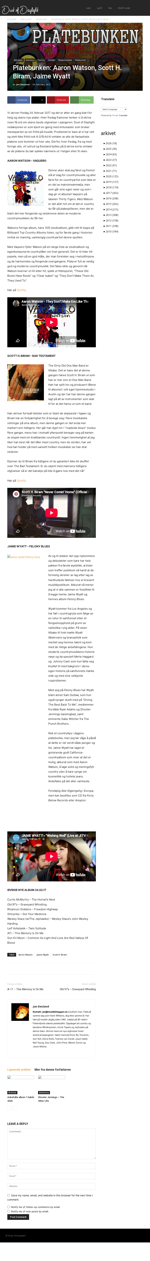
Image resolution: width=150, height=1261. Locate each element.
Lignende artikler (19, 1069)
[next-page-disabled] (15, 1108)
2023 (111, 160)
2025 (111, 148)
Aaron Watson (25, 954)
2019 (112, 182)
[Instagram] (125, 1236)
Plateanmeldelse (65, 60)
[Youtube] (142, 1236)
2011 (112, 226)
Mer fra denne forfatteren (53, 1069)
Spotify (21, 290)
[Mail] (36, 1052)
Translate (123, 115)
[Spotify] (42, 1052)
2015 (112, 204)
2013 (112, 215)
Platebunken (80, 60)
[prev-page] (9, 1108)
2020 (112, 176)
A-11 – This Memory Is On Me (25, 989)
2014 (112, 209)
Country (41, 60)
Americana (41, 19)
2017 (112, 193)
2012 (112, 220)
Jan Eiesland (23, 84)
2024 (111, 154)
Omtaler (51, 60)
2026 (111, 143)
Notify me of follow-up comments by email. (35, 1207)
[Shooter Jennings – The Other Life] (51, 1084)
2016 (112, 198)
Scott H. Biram (60, 954)
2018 (112, 187)
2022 (111, 165)
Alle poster (26, 19)
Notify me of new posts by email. (30, 1211)
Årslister (12, 1092)
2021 (111, 171)
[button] (139, 8)
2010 (112, 231)
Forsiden (11, 19)
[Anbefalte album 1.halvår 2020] (20, 1084)
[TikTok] (131, 1236)
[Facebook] (119, 1236)
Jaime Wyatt (43, 954)
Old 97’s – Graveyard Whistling (78, 989)
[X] (49, 1052)
